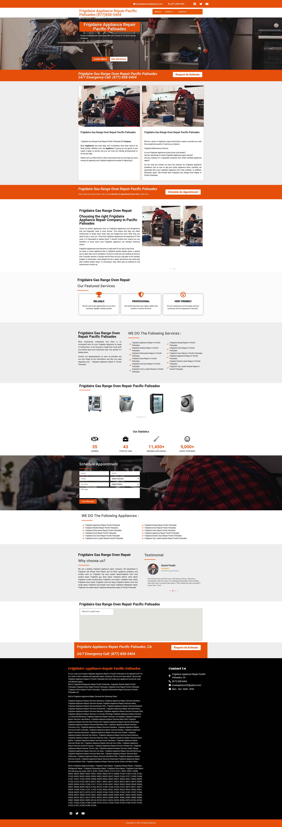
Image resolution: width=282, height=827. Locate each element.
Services (168, 12)
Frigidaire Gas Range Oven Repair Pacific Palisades (117, 189)
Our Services (118, 59)
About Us (158, 12)
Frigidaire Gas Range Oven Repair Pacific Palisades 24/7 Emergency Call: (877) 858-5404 (117, 75)
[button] (146, 575)
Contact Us (182, 12)
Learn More (100, 59)
